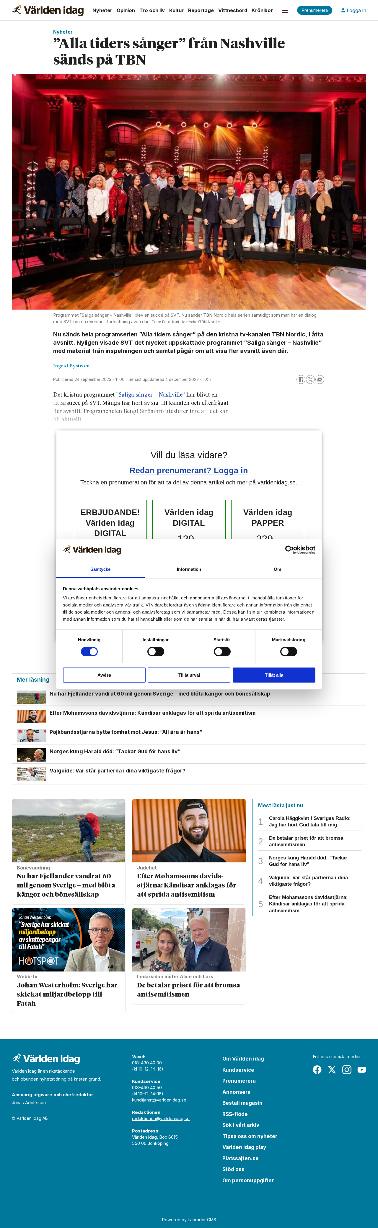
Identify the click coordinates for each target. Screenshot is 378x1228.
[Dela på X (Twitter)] (310, 379)
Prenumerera (239, 1081)
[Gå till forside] (48, 10)
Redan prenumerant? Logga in (189, 470)
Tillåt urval (189, 675)
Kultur (176, 10)
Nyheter (102, 10)
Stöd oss (233, 1169)
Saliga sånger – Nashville (151, 395)
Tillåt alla (274, 675)
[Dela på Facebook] (300, 379)
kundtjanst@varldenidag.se (159, 1100)
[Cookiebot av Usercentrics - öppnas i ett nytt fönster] (289, 549)
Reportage (201, 10)
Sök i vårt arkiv (240, 1125)
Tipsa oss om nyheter (249, 1136)
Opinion (126, 10)
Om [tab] (277, 569)
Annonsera (236, 1092)
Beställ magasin (242, 1103)
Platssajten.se (240, 1158)
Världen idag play (244, 1147)
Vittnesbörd (232, 10)
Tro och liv (152, 10)
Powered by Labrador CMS (189, 1219)
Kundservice (238, 1070)
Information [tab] (189, 569)
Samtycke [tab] (100, 569)
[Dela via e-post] (319, 379)
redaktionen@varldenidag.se (161, 1118)
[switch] (155, 651)
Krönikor (262, 10)
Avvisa (104, 675)
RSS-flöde (235, 1114)
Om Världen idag (243, 1059)
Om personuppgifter (248, 1180)
